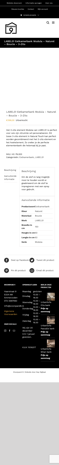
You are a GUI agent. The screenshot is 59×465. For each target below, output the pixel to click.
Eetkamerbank (26, 157)
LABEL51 (39, 157)
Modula (38, 242)
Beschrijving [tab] (10, 170)
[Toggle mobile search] (48, 22)
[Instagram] (5, 331)
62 (36, 237)
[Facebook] (10, 331)
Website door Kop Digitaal (35, 372)
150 (36, 226)
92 (36, 233)
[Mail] (14, 331)
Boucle (38, 216)
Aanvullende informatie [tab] (10, 177)
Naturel (38, 211)
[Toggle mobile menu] (53, 22)
